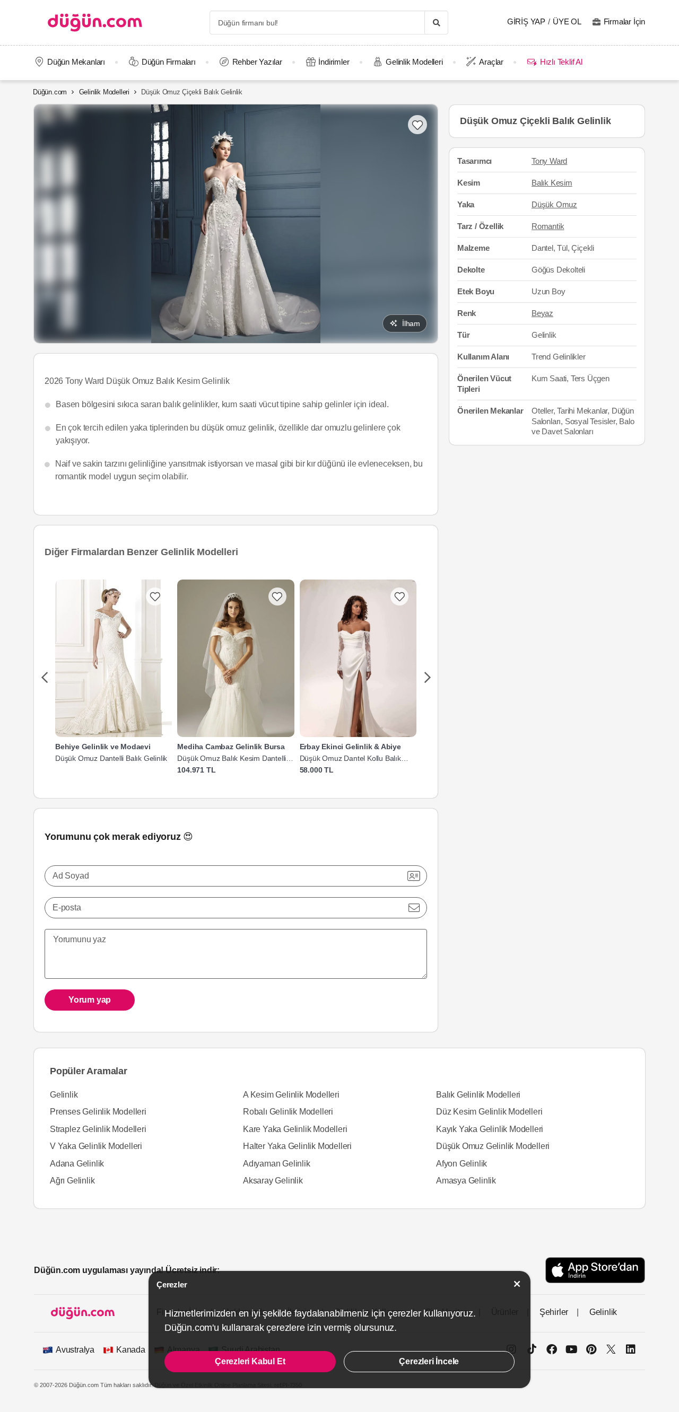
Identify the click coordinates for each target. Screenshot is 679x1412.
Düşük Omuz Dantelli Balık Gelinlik (111, 758)
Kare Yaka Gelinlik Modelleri (295, 1129)
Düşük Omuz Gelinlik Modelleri (493, 1146)
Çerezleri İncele (429, 1361)
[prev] (44, 678)
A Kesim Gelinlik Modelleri (291, 1094)
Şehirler (553, 1312)
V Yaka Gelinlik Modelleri (96, 1146)
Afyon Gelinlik (461, 1163)
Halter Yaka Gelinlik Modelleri (297, 1146)
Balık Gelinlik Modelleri (478, 1094)
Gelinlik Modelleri (414, 61)
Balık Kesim (552, 183)
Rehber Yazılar (257, 61)
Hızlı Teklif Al (561, 61)
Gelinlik (63, 1094)
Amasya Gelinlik (466, 1180)
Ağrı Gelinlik (72, 1180)
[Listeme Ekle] (155, 596)
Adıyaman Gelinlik (276, 1163)
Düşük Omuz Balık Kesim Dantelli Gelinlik (231, 758)
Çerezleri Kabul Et (250, 1361)
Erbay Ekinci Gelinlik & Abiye (350, 746)
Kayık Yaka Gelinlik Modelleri (489, 1129)
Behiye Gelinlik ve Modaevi (103, 746)
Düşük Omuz (554, 204)
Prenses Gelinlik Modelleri (98, 1111)
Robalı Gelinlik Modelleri (288, 1111)
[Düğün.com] (95, 22)
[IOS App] (595, 1270)
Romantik (548, 226)
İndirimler (333, 61)
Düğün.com (50, 92)
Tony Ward (549, 161)
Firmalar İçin (624, 21)
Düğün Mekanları (76, 61)
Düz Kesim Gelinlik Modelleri (489, 1111)
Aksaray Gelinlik (273, 1180)
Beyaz (542, 313)
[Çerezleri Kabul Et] (517, 1284)
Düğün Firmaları (169, 61)
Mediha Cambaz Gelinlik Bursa (230, 746)
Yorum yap (89, 999)
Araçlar (491, 61)
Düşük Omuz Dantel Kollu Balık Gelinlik (350, 758)
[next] (427, 678)
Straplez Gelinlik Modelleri (98, 1129)
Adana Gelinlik (77, 1163)
